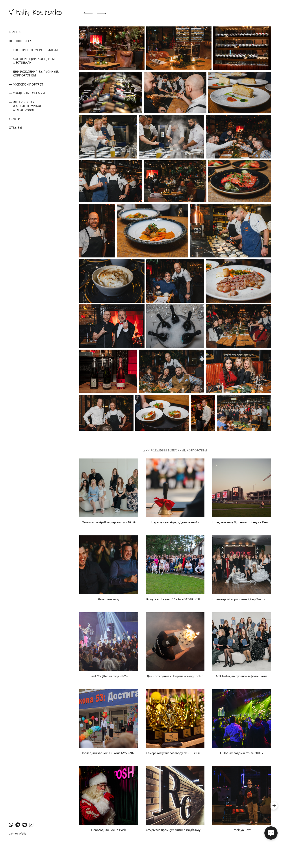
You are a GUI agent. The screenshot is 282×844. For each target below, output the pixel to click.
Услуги (14, 119)
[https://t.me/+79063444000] (17, 824)
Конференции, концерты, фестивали (34, 60)
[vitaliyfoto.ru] (35, 12)
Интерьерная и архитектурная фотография (27, 106)
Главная (15, 32)
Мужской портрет (28, 84)
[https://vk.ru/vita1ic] (24, 824)
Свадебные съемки (29, 93)
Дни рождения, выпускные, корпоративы (36, 73)
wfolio (22, 833)
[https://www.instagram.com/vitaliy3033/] (31, 824)
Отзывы (15, 127)
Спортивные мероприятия (35, 50)
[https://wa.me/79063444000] (11, 824)
